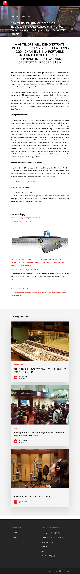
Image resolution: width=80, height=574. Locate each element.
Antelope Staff (33, 270)
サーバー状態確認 (48, 556)
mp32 (46, 292)
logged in (23, 218)
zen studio (19, 295)
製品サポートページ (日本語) (52, 537)
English (14, 533)
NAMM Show (15, 16)
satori (13, 295)
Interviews (17, 364)
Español (14, 537)
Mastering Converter (24, 292)
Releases (30, 16)
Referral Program (48, 542)
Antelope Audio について (51, 533)
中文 (13, 542)
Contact (44, 547)
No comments (43, 270)
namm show (53, 292)
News (23, 16)
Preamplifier (61, 292)
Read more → (15, 284)
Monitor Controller (38, 292)
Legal (43, 551)
